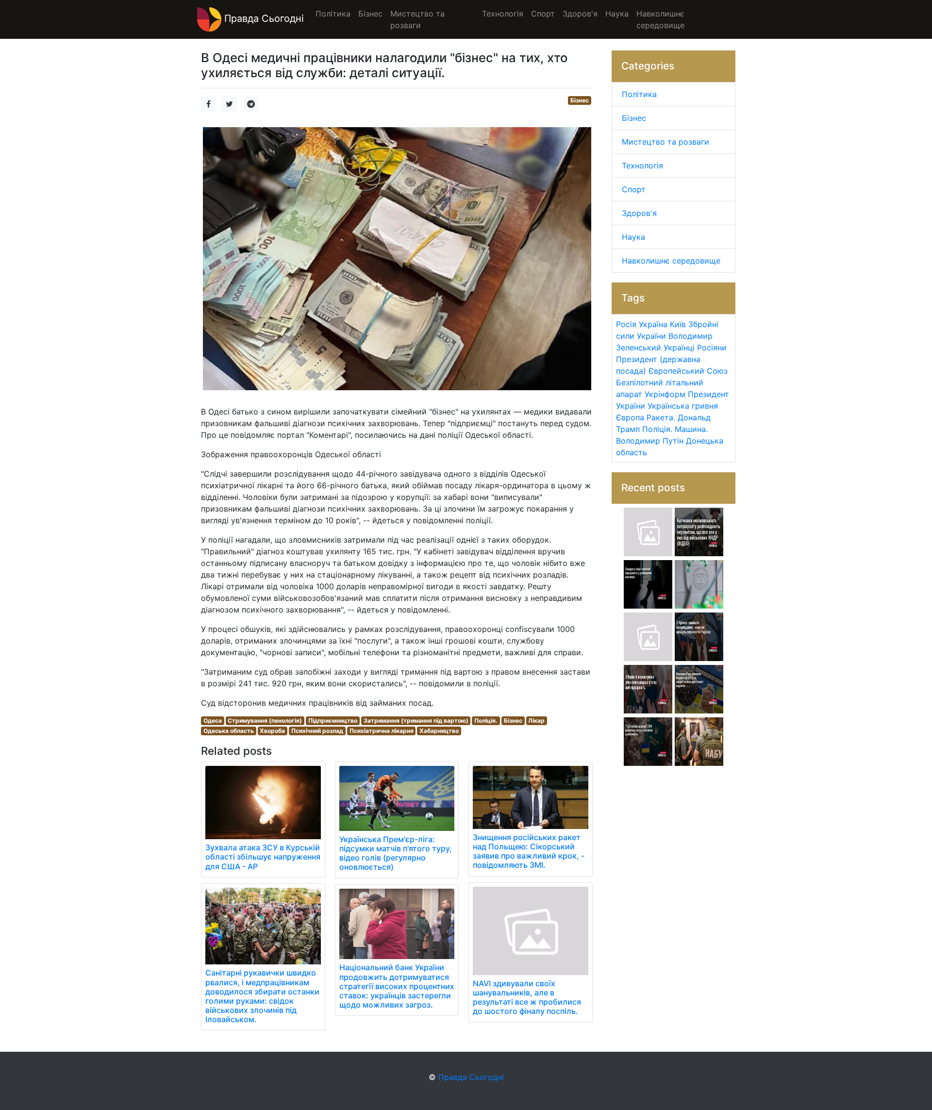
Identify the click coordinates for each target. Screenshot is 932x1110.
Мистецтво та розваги (665, 142)
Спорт (634, 189)
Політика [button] (333, 13)
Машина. (691, 429)
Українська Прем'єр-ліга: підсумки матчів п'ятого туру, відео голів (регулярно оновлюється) (395, 853)
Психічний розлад (317, 730)
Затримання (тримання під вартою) (416, 720)
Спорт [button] (543, 13)
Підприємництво (332, 720)
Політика (639, 94)
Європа (630, 417)
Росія (626, 324)
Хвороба (272, 730)
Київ (678, 324)
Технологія (642, 165)
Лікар (536, 720)
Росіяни (712, 347)
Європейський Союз (688, 371)
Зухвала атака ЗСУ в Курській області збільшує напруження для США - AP (262, 857)
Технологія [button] (502, 13)
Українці (679, 347)
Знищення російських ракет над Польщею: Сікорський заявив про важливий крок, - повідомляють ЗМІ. (528, 851)
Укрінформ (665, 394)
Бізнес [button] (370, 13)
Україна (653, 324)
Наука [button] (617, 13)
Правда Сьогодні (262, 18)
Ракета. (661, 417)
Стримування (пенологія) (265, 720)
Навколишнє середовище (671, 260)
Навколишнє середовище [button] (660, 19)
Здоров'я (639, 213)
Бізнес (579, 100)
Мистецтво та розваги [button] (417, 19)
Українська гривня (683, 406)
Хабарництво (439, 730)
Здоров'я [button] (580, 13)
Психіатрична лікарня (382, 730)
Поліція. (486, 720)
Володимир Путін (649, 441)
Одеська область (228, 730)
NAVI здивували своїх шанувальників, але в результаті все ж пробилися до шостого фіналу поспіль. (527, 997)
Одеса (212, 720)
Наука (633, 237)
